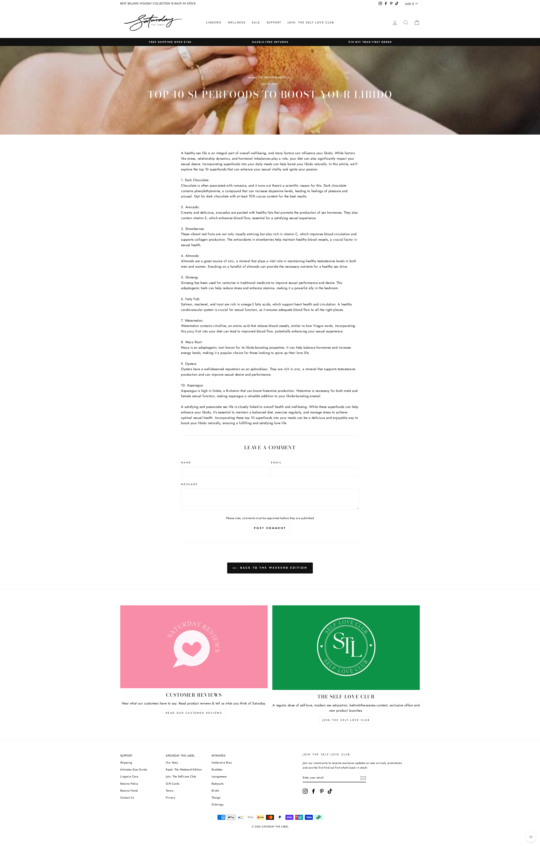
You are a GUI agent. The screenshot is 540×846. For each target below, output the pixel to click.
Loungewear (219, 776)
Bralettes (217, 769)
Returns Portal (129, 790)
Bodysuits (218, 783)
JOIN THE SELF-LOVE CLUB (346, 720)
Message (189, 484)
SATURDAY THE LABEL (180, 755)
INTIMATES (218, 755)
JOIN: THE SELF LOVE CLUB (311, 22)
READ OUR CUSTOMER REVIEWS (194, 713)
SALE (256, 22)
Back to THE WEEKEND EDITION (273, 568)
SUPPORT (274, 22)
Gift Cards (172, 783)
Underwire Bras (222, 762)
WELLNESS (237, 22)
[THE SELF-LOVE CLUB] (346, 647)
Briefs (215, 790)
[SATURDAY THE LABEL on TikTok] (329, 791)
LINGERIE (214, 22)
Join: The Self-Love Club (181, 776)
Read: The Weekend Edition (184, 769)
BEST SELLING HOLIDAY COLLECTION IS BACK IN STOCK (158, 3)
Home (251, 77)
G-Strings (218, 804)
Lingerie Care (129, 776)
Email (276, 462)
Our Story (172, 762)
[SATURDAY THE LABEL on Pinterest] (321, 791)
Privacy (170, 797)
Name (186, 462)
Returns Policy (129, 783)
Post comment (270, 528)
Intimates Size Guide (133, 769)
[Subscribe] (363, 777)
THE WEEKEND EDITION (274, 77)
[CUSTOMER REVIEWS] (194, 646)
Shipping (126, 762)
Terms (169, 790)
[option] (170, 42)
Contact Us (127, 797)
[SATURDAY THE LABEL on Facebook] (313, 791)
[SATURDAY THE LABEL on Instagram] (305, 791)
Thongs (216, 797)
